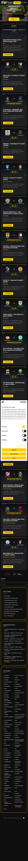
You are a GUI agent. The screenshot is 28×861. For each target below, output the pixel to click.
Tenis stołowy (7, 791)
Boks (16, 682)
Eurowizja (6, 697)
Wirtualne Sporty (8, 797)
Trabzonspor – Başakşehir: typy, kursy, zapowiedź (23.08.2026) (13, 110)
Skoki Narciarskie (19, 771)
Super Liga (6, 781)
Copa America (7, 686)
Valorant (6, 795)
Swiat (5, 783)
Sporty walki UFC (19, 777)
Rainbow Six (7, 765)
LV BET (4, 3)
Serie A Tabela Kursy (8, 615)
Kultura (17, 729)
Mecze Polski (7, 596)
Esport (5, 692)
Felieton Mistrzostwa (7, 700)
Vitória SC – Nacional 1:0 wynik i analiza (13, 281)
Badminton (6, 677)
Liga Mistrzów (7, 735)
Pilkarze (17, 757)
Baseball (6, 679)
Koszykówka (7, 726)
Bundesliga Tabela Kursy (9, 613)
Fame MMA (17, 697)
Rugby (16, 767)
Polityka (17, 759)
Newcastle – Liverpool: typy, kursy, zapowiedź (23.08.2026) (14, 520)
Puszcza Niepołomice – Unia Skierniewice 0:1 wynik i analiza (13, 212)
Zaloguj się (10, 2)
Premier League (12, 523)
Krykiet (16, 726)
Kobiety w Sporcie (8, 724)
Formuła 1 (17, 702)
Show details (20, 445)
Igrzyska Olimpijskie (8, 716)
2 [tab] (12, 19)
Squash (6, 779)
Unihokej (17, 793)
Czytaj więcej (14, 15)
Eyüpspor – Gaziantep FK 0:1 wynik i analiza (14, 144)
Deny (14, 458)
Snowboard (7, 777)
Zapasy (5, 805)
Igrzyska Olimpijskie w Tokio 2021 (19, 717)
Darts (5, 688)
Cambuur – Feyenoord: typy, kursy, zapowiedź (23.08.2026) (14, 247)
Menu (4, 43)
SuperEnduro (18, 781)
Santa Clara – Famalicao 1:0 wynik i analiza (14, 76)
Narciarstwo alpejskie (18, 746)
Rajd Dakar (17, 765)
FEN (16, 699)
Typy (16, 791)
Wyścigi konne (18, 800)
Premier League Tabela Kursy (10, 602)
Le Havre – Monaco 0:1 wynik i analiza (12, 178)
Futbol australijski (8, 707)
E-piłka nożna (7, 690)
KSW (5, 729)
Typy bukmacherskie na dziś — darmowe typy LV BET (12, 40)
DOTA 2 (16, 688)
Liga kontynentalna (19, 733)
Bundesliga (17, 684)
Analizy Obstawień (19, 675)
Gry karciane (18, 709)
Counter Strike (18, 686)
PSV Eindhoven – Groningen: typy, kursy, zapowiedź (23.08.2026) (13, 349)
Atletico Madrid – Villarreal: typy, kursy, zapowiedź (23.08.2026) (13, 486)
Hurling (6, 714)
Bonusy (6, 684)
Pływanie (6, 759)
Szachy (16, 783)
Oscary (6, 751)
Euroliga (17, 695)
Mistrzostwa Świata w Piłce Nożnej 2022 (19, 740)
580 (14, 574)
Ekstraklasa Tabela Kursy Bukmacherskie (13, 609)
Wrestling (17, 797)
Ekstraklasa (18, 690)
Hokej (16, 711)
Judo (16, 720)
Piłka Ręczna (7, 755)
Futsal (16, 707)
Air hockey (6, 675)
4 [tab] (15, 19)
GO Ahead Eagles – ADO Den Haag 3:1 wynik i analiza (13, 383)
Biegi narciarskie (8, 682)
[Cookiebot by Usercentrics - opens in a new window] (20, 402)
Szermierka (6, 785)
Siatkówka (17, 769)
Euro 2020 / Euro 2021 (19, 692)
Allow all (14, 450)
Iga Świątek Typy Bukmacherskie (11, 611)
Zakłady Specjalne (19, 802)
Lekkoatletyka (7, 733)
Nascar (6, 748)
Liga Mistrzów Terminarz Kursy (11, 604)
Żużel (5, 809)
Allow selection (14, 454)
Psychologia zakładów (18, 762)
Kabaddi (6, 722)
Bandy (16, 677)
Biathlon (17, 679)
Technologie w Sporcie (7, 788)
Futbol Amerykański (19, 704)
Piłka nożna (5, 79)
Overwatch (17, 751)
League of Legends (19, 731)
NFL (16, 748)
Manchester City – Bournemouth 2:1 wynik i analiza (13, 554)
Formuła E (6, 704)
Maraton (17, 737)
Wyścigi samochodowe (7, 802)
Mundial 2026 (7, 745)
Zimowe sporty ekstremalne (18, 806)
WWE (5, 800)
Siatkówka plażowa (8, 771)
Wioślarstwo (18, 795)
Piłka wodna (18, 755)
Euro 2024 (6, 695)
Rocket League (7, 767)
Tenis (16, 787)
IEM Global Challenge (20, 714)
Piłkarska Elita (7, 757)
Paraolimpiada (7, 753)
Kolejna (20, 574)
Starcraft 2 (17, 779)
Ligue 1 (4, 181)
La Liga (4, 488)
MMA (5, 743)
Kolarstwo (17, 724)
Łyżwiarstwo (7, 737)
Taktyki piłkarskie (19, 785)
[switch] (24, 431)
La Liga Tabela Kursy (8, 607)
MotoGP (17, 743)
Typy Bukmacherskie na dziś (10, 600)
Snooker (17, 773)
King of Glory (18, 722)
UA (4, 793)
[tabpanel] (14, 10)
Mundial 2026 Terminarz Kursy (11, 598)
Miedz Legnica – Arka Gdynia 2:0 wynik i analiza (13, 315)
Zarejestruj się (17, 2)
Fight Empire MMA (8, 702)
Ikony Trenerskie (8, 720)
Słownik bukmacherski (7, 774)
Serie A (5, 769)
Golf (5, 709)
